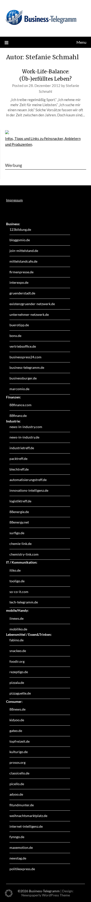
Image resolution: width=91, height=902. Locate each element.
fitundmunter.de (21, 805)
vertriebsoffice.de (22, 346)
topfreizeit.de (19, 741)
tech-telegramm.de (23, 602)
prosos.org (17, 762)
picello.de (16, 784)
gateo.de (15, 731)
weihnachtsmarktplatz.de (28, 816)
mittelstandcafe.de (23, 261)
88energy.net (19, 522)
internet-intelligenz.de (26, 826)
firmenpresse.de (21, 272)
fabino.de (16, 640)
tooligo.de (17, 581)
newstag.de (17, 858)
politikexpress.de (22, 869)
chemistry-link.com (24, 554)
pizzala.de (16, 682)
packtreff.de (18, 458)
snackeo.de (17, 651)
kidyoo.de (16, 720)
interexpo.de (18, 282)
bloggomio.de (19, 240)
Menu (81, 42)
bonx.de (15, 336)
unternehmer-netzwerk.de (29, 314)
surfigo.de (16, 533)
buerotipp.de (19, 325)
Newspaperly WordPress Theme (45, 895)
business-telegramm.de (26, 367)
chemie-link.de (20, 543)
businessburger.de (23, 378)
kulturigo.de (18, 752)
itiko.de (15, 570)
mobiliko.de (18, 629)
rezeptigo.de (18, 672)
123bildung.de (20, 229)
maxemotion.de (21, 847)
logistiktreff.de (20, 501)
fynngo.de (16, 837)
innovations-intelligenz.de (28, 490)
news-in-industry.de (24, 437)
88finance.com (20, 405)
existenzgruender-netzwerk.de (32, 304)
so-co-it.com (18, 592)
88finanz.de (18, 415)
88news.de (17, 709)
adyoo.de (16, 794)
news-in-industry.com (25, 427)
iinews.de (16, 618)
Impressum (14, 200)
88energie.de (19, 512)
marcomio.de (19, 389)
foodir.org (17, 661)
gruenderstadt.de (22, 293)
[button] (8, 893)
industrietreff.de (21, 448)
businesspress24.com (25, 357)
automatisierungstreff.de (28, 480)
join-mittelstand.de (23, 251)
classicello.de (19, 773)
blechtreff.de (19, 469)
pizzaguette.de (20, 693)
